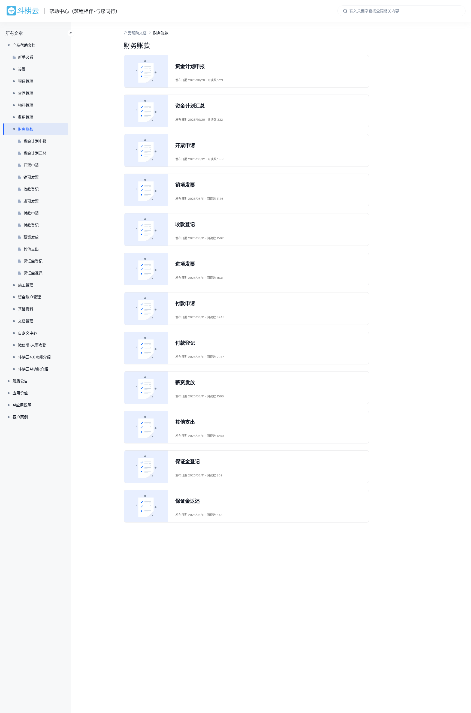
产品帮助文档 (135, 33)
